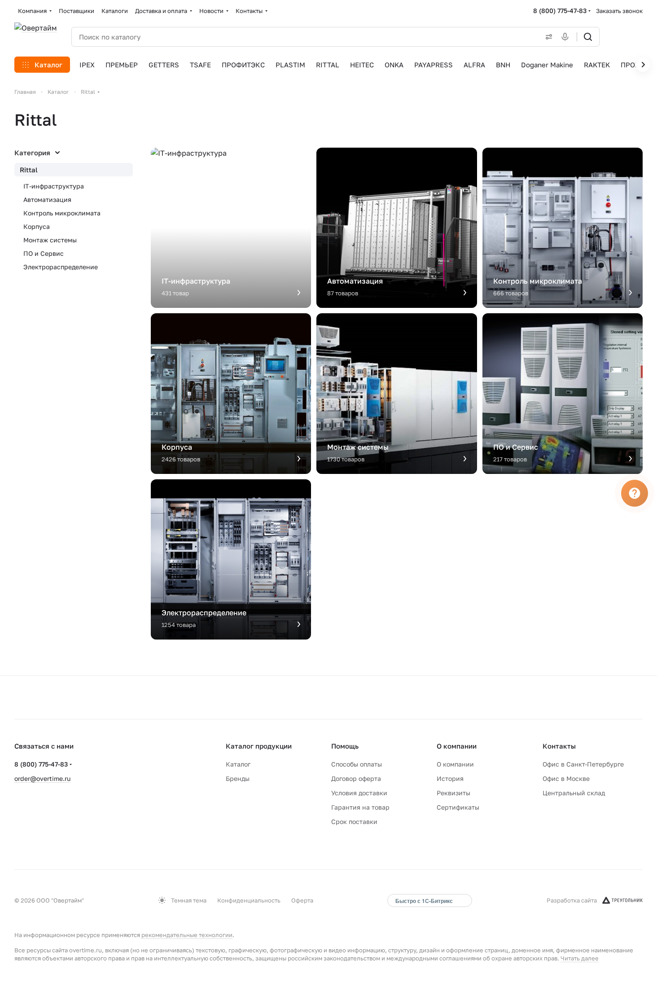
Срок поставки (354, 821)
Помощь (345, 746)
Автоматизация (47, 199)
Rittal (29, 170)
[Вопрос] (634, 493)
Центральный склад (574, 793)
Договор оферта (356, 778)
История (450, 778)
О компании (457, 746)
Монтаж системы (50, 240)
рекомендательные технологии (186, 934)
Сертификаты (458, 807)
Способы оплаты (356, 764)
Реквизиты (453, 793)
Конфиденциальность (248, 900)
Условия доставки (359, 793)
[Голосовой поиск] (567, 36)
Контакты (559, 746)
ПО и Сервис (43, 253)
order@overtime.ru (42, 778)
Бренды (238, 778)
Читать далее (580, 958)
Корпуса (36, 226)
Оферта (302, 900)
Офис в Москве (566, 778)
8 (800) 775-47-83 (560, 10)
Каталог (238, 764)
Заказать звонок (619, 10)
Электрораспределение (60, 267)
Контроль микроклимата (62, 213)
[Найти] (588, 36)
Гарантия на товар (360, 807)
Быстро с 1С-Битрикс (424, 901)
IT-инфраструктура (53, 186)
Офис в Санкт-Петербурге (583, 764)
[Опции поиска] (547, 36)
